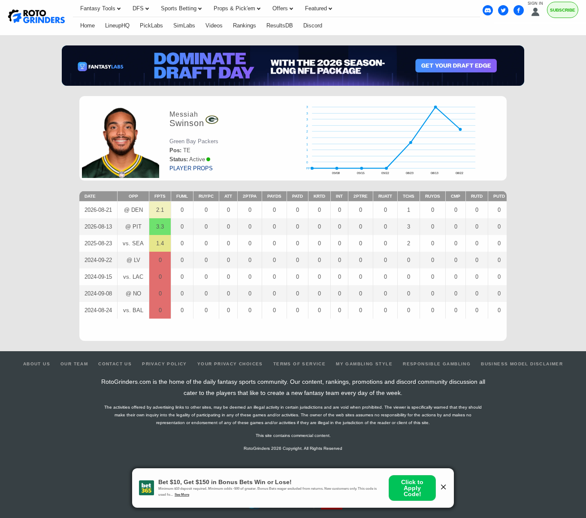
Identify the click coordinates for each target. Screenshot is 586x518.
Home (87, 25)
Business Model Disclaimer (522, 363)
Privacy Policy (164, 363)
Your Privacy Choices (230, 363)
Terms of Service (299, 363)
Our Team (74, 363)
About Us (36, 363)
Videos (214, 25)
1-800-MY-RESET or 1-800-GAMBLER (271, 476)
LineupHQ (117, 25)
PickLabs (151, 25)
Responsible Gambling (437, 363)
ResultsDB (279, 25)
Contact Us (115, 363)
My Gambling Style (364, 363)
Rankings (244, 25)
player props (191, 168)
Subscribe (562, 10)
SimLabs (184, 25)
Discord (312, 25)
